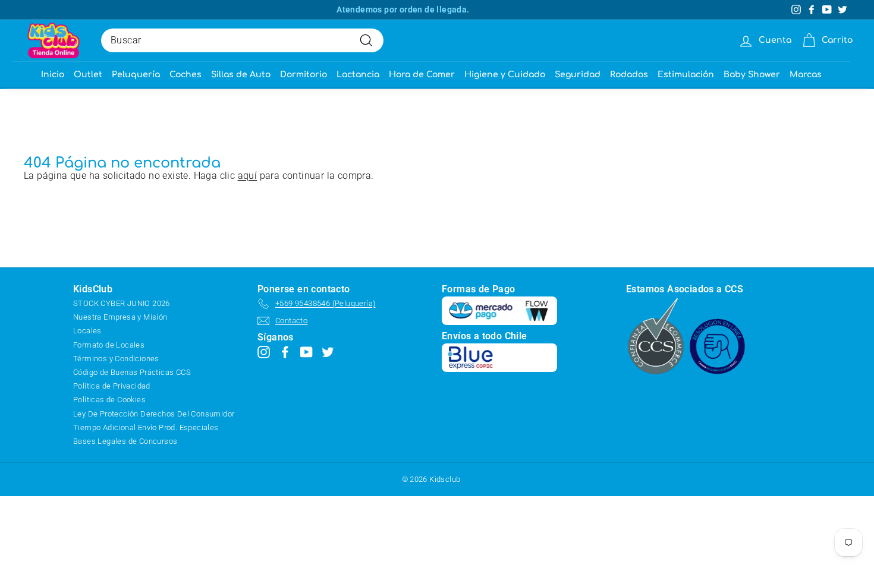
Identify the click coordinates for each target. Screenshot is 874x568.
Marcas (806, 74)
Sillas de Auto (241, 74)
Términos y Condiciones (116, 358)
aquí (247, 175)
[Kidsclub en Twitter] (328, 351)
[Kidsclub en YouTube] (306, 351)
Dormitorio (303, 74)
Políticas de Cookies (109, 399)
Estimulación (686, 74)
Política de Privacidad (111, 385)
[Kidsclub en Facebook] (285, 351)
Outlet (88, 74)
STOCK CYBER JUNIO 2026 (121, 303)
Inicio (52, 74)
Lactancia (358, 74)
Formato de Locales (108, 344)
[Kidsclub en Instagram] (263, 351)
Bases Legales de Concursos (125, 441)
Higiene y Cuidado (504, 74)
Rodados (629, 74)
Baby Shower (752, 74)
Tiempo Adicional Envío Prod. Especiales (146, 427)
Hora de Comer (422, 74)
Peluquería (136, 74)
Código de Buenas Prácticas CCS (132, 372)
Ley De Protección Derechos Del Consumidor (153, 413)
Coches (185, 74)
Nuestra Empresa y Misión (120, 317)
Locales (87, 330)
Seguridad (578, 74)
